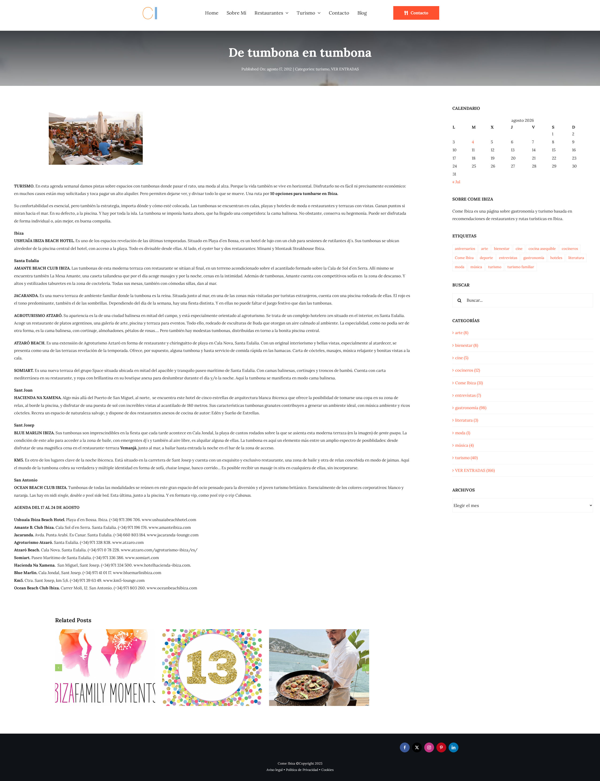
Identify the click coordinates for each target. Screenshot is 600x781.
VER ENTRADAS (345, 69)
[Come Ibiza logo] (154, 6)
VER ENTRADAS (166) (475, 470)
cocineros (570, 248)
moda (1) (462, 432)
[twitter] (417, 747)
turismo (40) (466, 457)
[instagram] (429, 747)
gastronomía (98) (470, 407)
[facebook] (405, 747)
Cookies (327, 770)
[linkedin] (453, 747)
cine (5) (461, 357)
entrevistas (508, 257)
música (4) (464, 445)
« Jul (456, 181)
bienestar (502, 248)
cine (519, 248)
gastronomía (533, 257)
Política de (294, 770)
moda (459, 267)
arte (484, 248)
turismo (322, 69)
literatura (576, 257)
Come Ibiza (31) (469, 382)
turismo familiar (520, 267)
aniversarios (465, 248)
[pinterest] (441, 747)
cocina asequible (542, 248)
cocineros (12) (467, 370)
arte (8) (461, 332)
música (476, 267)
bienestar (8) (466, 345)
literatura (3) (466, 420)
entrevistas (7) (468, 395)
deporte (486, 257)
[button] (58, 667)
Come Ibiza (464, 257)
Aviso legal (274, 770)
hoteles (556, 257)
